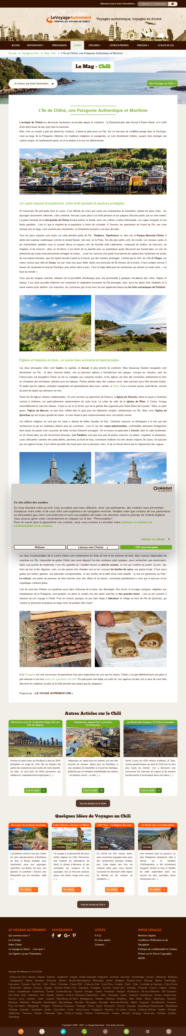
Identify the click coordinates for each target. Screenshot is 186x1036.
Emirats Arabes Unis (65, 988)
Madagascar (86, 999)
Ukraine (126, 1013)
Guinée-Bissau (64, 991)
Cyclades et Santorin (151, 984)
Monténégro (50, 1002)
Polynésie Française (63, 1006)
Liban (40, 999)
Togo (59, 1013)
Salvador (24, 1009)
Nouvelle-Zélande (119, 1002)
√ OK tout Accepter (146, 547)
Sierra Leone (82, 1009)
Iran (42, 995)
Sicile (70, 1009)
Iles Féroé (14, 995)
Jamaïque (113, 995)
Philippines (33, 1006)
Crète (127, 984)
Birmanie (51, 980)
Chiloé (115, 386)
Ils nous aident (102, 940)
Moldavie (24, 1002)
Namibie (79, 1002)
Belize (29, 980)
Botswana (98, 980)
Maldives (122, 999)
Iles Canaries (169, 991)
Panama (171, 1002)
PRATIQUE (142, 45)
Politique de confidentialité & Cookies (157, 949)
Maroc (148, 999)
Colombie (63, 984)
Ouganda (144, 1002)
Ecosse (38, 988)
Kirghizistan (170, 995)
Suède (161, 1009)
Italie (103, 995)
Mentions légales (147, 935)
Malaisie (110, 999)
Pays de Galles (17, 1006)
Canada (25, 984)
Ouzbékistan (158, 1002)
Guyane (78, 991)
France (153, 988)
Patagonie (29, 674)
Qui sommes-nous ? (19, 935)
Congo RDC (76, 984)
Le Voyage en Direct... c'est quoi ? (27, 949)
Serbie (48, 1009)
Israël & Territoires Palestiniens (82, 995)
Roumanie (109, 1006)
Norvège (103, 1002)
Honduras (109, 991)
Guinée (50, 991)
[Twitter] (59, 936)
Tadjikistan (14, 1013)
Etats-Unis (118, 988)
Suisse (132, 1009)
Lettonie (31, 999)
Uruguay (136, 1013)
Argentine (103, 977)
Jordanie (133, 995)
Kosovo (13, 999)
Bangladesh (16, 980)
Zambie (172, 1013)
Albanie (32, 977)
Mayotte (171, 999)
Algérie (41, 977)
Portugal (80, 1006)
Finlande (142, 988)
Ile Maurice (133, 991)
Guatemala (38, 991)
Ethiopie (131, 988)
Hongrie (121, 991)
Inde (23, 995)
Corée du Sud (92, 984)
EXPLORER (94, 45)
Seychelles (59, 1009)
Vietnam (161, 1013)
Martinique (159, 999)
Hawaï (98, 991)
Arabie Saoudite (87, 977)
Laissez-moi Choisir (91, 547)
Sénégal (171, 1009)
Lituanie (50, 999)
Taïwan (38, 1013)
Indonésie (33, 995)
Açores (150, 977)
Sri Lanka (121, 1009)
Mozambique (65, 1002)
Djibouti (27, 988)
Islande (59, 995)
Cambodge (170, 980)
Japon (123, 995)
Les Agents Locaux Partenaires (25, 954)
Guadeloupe (23, 991)
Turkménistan (102, 1013)
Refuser (40, 547)
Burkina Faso (134, 980)
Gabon (162, 988)
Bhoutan (39, 980)
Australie (125, 977)
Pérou (91, 1006)
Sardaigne (37, 1009)
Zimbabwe (14, 1017)
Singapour (97, 1009)
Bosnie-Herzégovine (79, 980)
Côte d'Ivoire (170, 984)
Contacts (99, 944)
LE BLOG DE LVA (166, 45)
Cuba (135, 984)
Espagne (95, 988)
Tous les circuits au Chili (93, 904)
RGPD (141, 958)
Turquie (116, 1013)
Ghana (172, 988)
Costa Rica (107, 984)
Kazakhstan (146, 995)
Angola (73, 977)
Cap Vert (36, 984)
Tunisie (88, 1013)
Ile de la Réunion (150, 991)
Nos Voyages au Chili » (162, 83)
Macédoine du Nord (67, 999)
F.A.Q (98, 935)
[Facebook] (53, 936)
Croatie (118, 984)
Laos (21, 999)
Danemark (15, 988)
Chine (53, 984)
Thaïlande (49, 1013)
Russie (121, 1006)
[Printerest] (75, 936)
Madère (99, 999)
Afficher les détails (153, 539)
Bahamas (161, 977)
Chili (45, 984)
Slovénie (109, 1009)
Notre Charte (15, 944)
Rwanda (131, 1006)
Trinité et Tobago (73, 1013)
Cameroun (14, 984)
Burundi (148, 980)
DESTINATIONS (34, 45)
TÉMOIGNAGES (59, 45)
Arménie (114, 977)
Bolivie (62, 980)
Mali (131, 999)
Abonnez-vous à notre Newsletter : (119, 3)
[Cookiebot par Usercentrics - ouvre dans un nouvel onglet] (156, 489)
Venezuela (148, 1013)
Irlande (50, 995)
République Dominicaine (150, 1006)
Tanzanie (27, 1013)
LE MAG (77, 45)
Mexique (13, 1002)
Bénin (158, 980)
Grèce (12, 991)
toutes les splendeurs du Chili (60, 679)
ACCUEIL (16, 45)
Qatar (99, 1006)
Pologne (45, 1006)
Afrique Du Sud (18, 977)
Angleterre (62, 977)
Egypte (48, 988)
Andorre (51, 977)
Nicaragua (91, 1002)
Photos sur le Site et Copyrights (155, 954)
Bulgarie (120, 980)
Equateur (83, 988)
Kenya (158, 995)
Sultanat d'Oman (147, 1009)
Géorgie (89, 991)
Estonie (107, 988)
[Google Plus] (67, 936)
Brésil (110, 980)
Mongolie (36, 1002)
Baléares (172, 977)
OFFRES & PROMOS (119, 45)
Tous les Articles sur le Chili (93, 803)
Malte (139, 999)
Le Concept (15, 940)
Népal (134, 1002)
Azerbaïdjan (138, 977)
